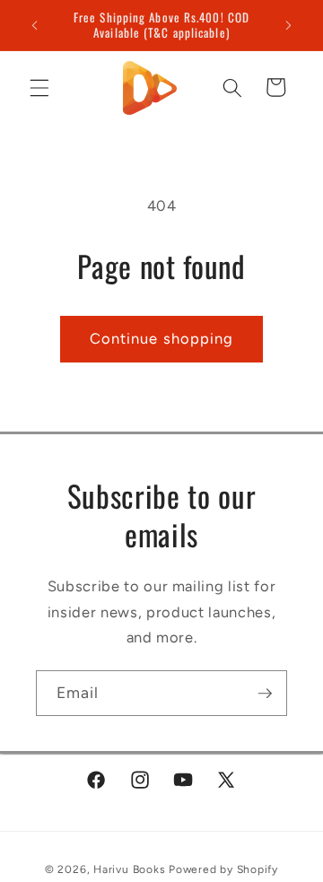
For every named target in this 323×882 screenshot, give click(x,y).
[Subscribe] (264, 693)
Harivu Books (129, 869)
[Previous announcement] (35, 25)
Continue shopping (162, 338)
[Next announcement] (289, 25)
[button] (39, 87)
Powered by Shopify (223, 869)
